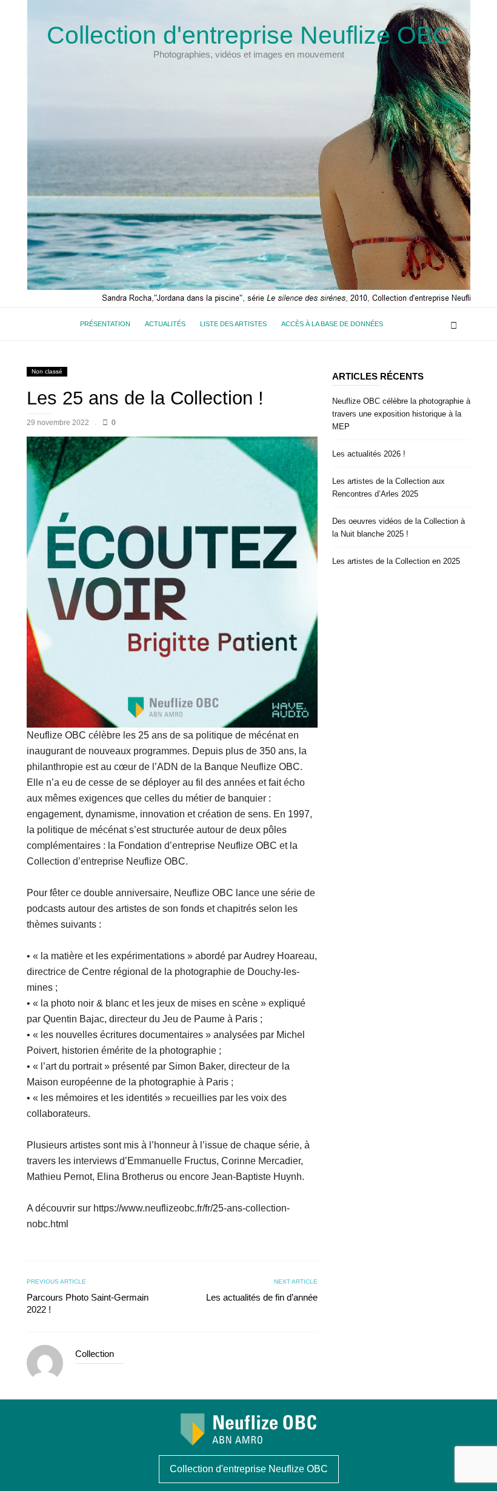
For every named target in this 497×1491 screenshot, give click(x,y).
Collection (94, 1354)
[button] (453, 324)
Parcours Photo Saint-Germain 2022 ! (87, 1303)
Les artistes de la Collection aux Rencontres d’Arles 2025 (388, 487)
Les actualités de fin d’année (262, 1297)
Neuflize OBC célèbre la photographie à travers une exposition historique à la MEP (401, 414)
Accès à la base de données (332, 323)
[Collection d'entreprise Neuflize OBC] (248, 1442)
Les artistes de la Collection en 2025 (396, 561)
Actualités (165, 323)
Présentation (105, 323)
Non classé (47, 371)
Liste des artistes (233, 323)
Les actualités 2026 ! (368, 453)
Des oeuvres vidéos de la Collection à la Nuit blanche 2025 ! (398, 527)
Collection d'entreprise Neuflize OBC (249, 35)
